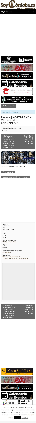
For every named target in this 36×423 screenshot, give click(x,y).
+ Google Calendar (9, 177)
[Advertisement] (18, 34)
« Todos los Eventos (8, 106)
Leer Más (25, 418)
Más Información (8, 172)
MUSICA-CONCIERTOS (9, 242)
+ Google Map (6, 252)
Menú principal (33, 11)
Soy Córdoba (6, 12)
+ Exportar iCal (23, 177)
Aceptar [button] (17, 418)
